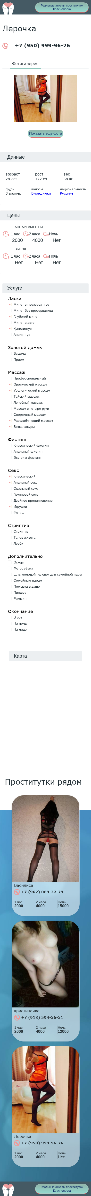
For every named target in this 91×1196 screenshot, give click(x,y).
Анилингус (22, 335)
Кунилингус (23, 329)
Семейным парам (28, 580)
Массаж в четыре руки (31, 408)
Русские (66, 193)
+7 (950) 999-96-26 (41, 45)
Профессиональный (30, 378)
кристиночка (27, 1011)
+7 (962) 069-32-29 (41, 892)
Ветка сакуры (24, 427)
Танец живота (24, 537)
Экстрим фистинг (27, 457)
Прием (19, 359)
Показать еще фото (45, 133)
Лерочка (22, 1136)
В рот (18, 617)
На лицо (20, 629)
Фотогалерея (25, 63)
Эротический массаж (30, 384)
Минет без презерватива (33, 310)
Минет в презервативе (31, 304)
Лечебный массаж (28, 402)
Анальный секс (25, 482)
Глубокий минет (26, 316)
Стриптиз (21, 531)
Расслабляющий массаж (33, 420)
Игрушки (20, 506)
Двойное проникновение (33, 500)
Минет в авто (24, 322)
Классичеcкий (24, 476)
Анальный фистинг (29, 451)
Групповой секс (26, 494)
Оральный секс (26, 488)
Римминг (21, 598)
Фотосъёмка (23, 568)
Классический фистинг (32, 445)
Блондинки (41, 193)
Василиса (23, 885)
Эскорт (19, 562)
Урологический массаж (32, 390)
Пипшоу (20, 592)
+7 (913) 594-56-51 (41, 1017)
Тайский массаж (26, 396)
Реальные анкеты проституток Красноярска (62, 7)
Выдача (20, 353)
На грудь (20, 623)
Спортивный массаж (30, 414)
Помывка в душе (27, 586)
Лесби (18, 543)
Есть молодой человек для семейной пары (48, 574)
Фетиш (19, 512)
